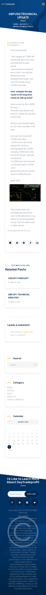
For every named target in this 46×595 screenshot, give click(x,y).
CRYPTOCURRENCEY (15, 399)
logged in (26, 332)
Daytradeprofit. (15, 510)
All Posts (23, 24)
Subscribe (31, 494)
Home (15, 24)
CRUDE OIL (11, 396)
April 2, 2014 (15, 302)
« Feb (10, 450)
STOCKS (10, 390)
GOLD (9, 393)
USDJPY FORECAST (18, 278)
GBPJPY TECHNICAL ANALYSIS (19, 296)
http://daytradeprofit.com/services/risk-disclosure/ (24, 587)
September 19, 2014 (17, 43)
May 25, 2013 (15, 282)
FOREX (10, 387)
